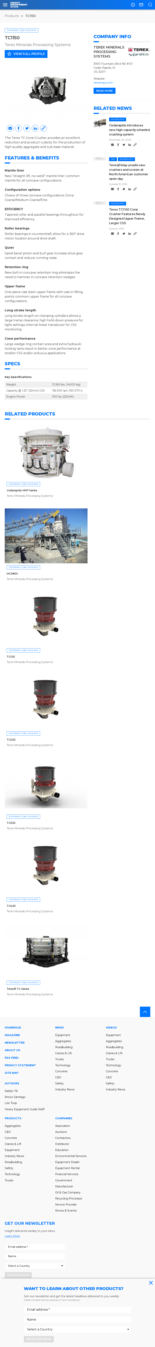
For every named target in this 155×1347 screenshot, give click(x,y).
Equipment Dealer (67, 1162)
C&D (113, 159)
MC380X (12, 573)
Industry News (64, 1089)
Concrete (61, 1071)
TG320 (11, 823)
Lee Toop (11, 1103)
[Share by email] (10, 128)
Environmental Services (70, 1156)
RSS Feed (12, 1057)
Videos (111, 1027)
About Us (12, 1050)
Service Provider (66, 1204)
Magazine (12, 1035)
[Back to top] (145, 1012)
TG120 (11, 656)
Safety (59, 1083)
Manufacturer (64, 1186)
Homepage (13, 1027)
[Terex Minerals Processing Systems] (139, 52)
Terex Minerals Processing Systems (38, 44)
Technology (63, 1065)
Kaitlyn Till (11, 1090)
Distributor (62, 1143)
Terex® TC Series (18, 989)
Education (62, 1150)
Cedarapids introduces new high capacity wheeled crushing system (129, 130)
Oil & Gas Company (68, 1192)
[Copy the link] (43, 128)
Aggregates (117, 119)
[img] (100, 123)
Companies (63, 1118)
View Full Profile (26, 53)
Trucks (59, 1059)
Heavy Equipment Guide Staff (24, 1109)
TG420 (11, 906)
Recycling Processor (68, 1198)
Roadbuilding (64, 1047)
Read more (104, 90)
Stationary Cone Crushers (21, 30)
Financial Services (66, 1174)
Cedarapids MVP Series (22, 490)
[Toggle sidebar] (5, 4)
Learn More (12, 1236)
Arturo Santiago (15, 1097)
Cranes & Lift (63, 1053)
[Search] (150, 4)
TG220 (11, 739)
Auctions (61, 1131)
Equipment (62, 1035)
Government (63, 1180)
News (59, 1027)
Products (12, 16)
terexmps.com (103, 82)
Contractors (63, 1137)
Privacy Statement (20, 1065)
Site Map (11, 1072)
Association (62, 1125)
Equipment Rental (67, 1168)
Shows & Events (66, 1210)
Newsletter (15, 1042)
